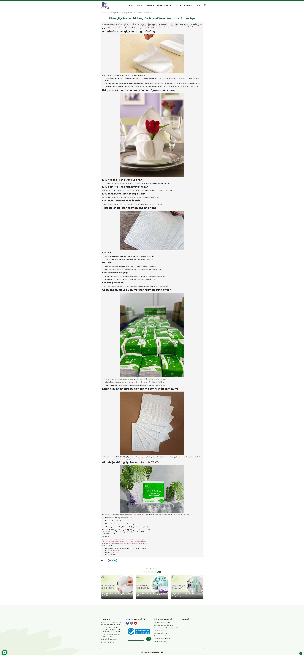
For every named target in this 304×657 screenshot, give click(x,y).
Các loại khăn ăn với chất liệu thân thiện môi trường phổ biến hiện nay (124, 540)
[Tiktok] (131, 623)
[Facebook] (127, 623)
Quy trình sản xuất (163, 5)
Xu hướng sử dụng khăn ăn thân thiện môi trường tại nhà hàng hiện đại (124, 543)
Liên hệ (197, 5)
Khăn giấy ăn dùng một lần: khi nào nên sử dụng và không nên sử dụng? (125, 542)
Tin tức (176, 5)
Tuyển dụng (188, 5)
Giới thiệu (139, 5)
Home (102, 13)
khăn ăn (141, 379)
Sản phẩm (149, 5)
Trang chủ (130, 5)
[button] (109, 560)
